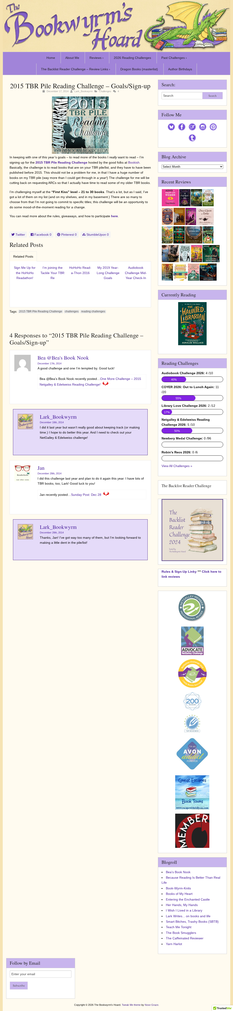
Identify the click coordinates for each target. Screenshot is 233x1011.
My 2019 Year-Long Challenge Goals (108, 273)
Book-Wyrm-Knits (178, 888)
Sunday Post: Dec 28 (86, 494)
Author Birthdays (180, 69)
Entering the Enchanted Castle (188, 899)
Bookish (133, 162)
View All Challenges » (177, 466)
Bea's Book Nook (178, 872)
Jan (41, 467)
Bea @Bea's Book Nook (63, 357)
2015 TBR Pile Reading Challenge (61, 162)
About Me (72, 58)
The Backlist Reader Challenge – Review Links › (75, 69)
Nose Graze (151, 1004)
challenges (72, 311)
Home (50, 58)
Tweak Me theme (131, 1004)
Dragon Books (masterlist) (139, 69)
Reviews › (96, 58)
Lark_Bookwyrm (83, 91)
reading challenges (93, 311)
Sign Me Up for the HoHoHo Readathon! (24, 273)
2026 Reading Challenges (132, 58)
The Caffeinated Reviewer (184, 938)
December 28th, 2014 (49, 473)
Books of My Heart (179, 894)
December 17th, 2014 (49, 363)
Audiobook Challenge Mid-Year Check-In (136, 273)
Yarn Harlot (174, 944)
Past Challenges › (174, 58)
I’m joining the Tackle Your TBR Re (52, 273)
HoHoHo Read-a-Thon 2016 (80, 270)
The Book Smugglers (181, 933)
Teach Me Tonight (178, 927)
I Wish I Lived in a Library (184, 910)
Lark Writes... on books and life (188, 916)
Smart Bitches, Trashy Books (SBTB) (192, 921)
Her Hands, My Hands (182, 905)
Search (212, 96)
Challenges (105, 91)
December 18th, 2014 (52, 422)
